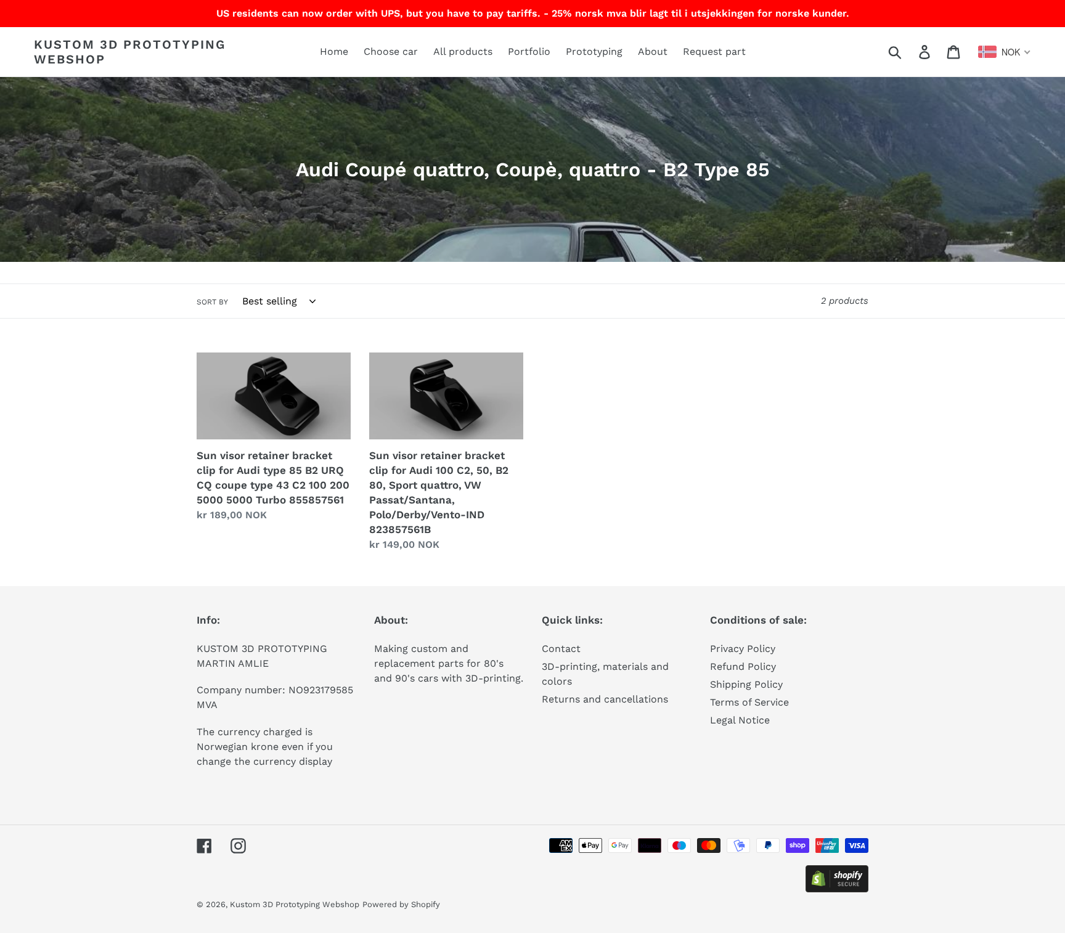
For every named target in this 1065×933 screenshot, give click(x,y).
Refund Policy (743, 666)
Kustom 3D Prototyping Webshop (130, 52)
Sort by (212, 302)
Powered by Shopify (401, 904)
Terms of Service (749, 702)
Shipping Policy (746, 684)
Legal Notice (740, 720)
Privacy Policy (742, 648)
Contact (561, 648)
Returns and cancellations (605, 699)
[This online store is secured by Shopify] (837, 889)
